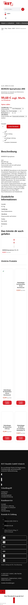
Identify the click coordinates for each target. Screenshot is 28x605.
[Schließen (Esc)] (5, 603)
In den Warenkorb (13, 126)
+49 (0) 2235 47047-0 (11, 521)
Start (2, 28)
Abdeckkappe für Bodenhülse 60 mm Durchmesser (7, 392)
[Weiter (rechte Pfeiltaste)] (2, 604)
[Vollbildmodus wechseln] (2, 603)
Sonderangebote (6, 495)
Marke (9, 28)
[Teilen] (3, 603)
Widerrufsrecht (5, 580)
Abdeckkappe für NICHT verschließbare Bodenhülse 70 (21, 428)
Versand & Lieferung (7, 506)
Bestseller (4, 493)
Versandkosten (6, 100)
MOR (13, 28)
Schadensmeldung (7, 497)
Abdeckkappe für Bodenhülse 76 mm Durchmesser (21, 285)
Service (3, 509)
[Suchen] (22, 9)
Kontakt (3, 504)
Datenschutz (13, 578)
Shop (6, 28)
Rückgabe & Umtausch (8, 507)
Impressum (4, 578)
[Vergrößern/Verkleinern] (0, 603)
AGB (19, 578)
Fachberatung (5, 511)
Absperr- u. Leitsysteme (7, 23)
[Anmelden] (6, 18)
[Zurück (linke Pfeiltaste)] (0, 604)
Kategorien (4, 492)
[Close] (2, 592)
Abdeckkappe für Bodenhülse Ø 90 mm (7, 427)
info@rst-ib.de (8, 525)
